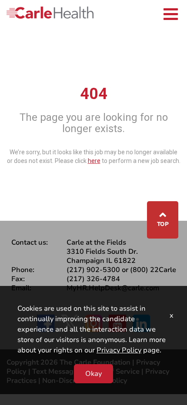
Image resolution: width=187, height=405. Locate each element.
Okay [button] (93, 373)
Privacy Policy (119, 350)
